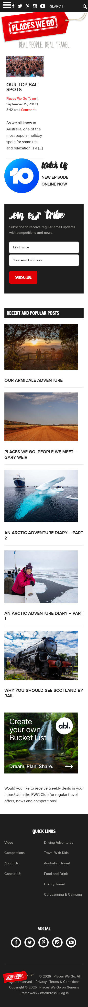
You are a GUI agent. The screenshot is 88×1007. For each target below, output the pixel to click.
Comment (28, 110)
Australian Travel (57, 863)
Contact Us (13, 874)
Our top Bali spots (22, 87)
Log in (64, 993)
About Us (11, 863)
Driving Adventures (58, 843)
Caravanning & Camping (63, 894)
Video (8, 843)
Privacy (41, 982)
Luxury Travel (54, 884)
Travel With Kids (56, 853)
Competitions (14, 853)
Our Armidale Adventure (33, 380)
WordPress (48, 993)
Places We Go (44, 28)
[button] (6, 4)
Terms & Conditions (64, 982)
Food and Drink (56, 874)
